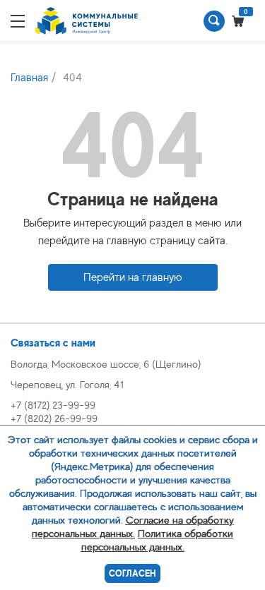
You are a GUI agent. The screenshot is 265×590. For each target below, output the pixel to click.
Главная (29, 77)
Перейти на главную (132, 277)
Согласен (132, 573)
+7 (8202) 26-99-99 (54, 418)
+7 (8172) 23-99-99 (53, 405)
